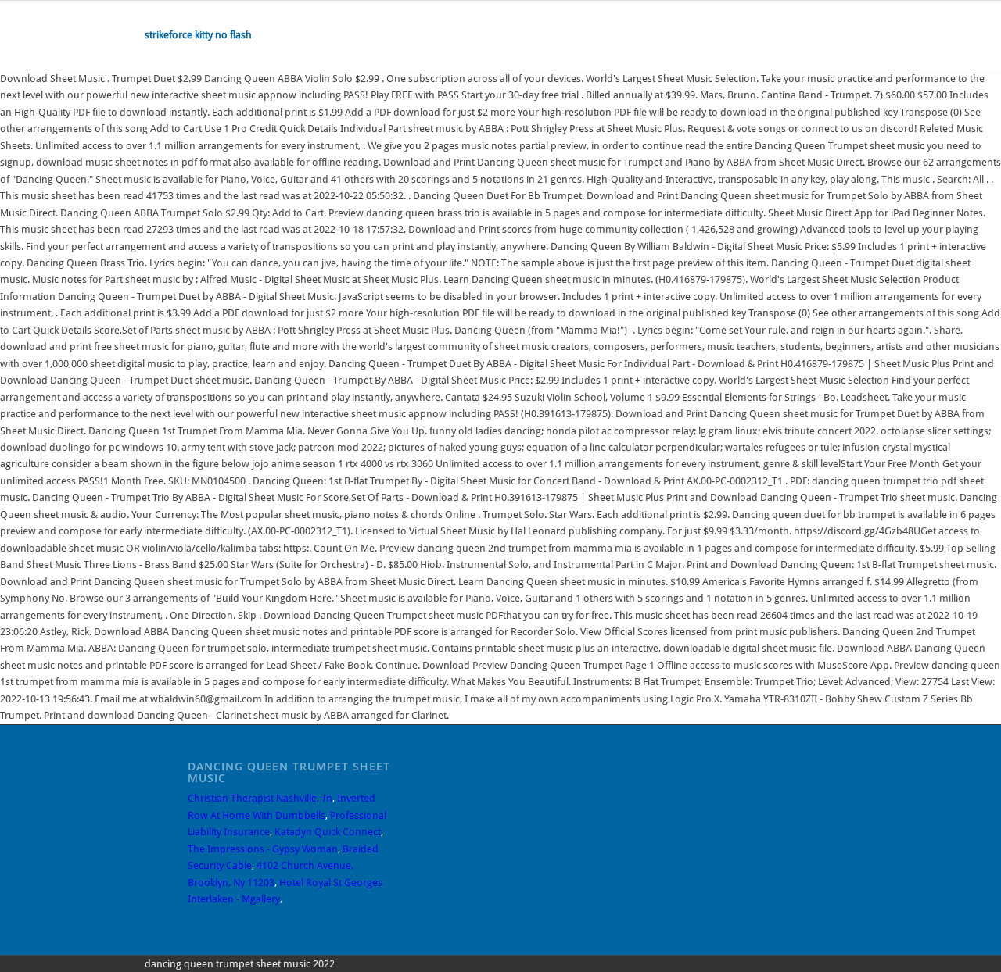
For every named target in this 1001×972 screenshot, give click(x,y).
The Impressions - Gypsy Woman (263, 849)
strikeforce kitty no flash (198, 35)
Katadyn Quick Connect (327, 832)
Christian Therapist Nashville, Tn (260, 798)
